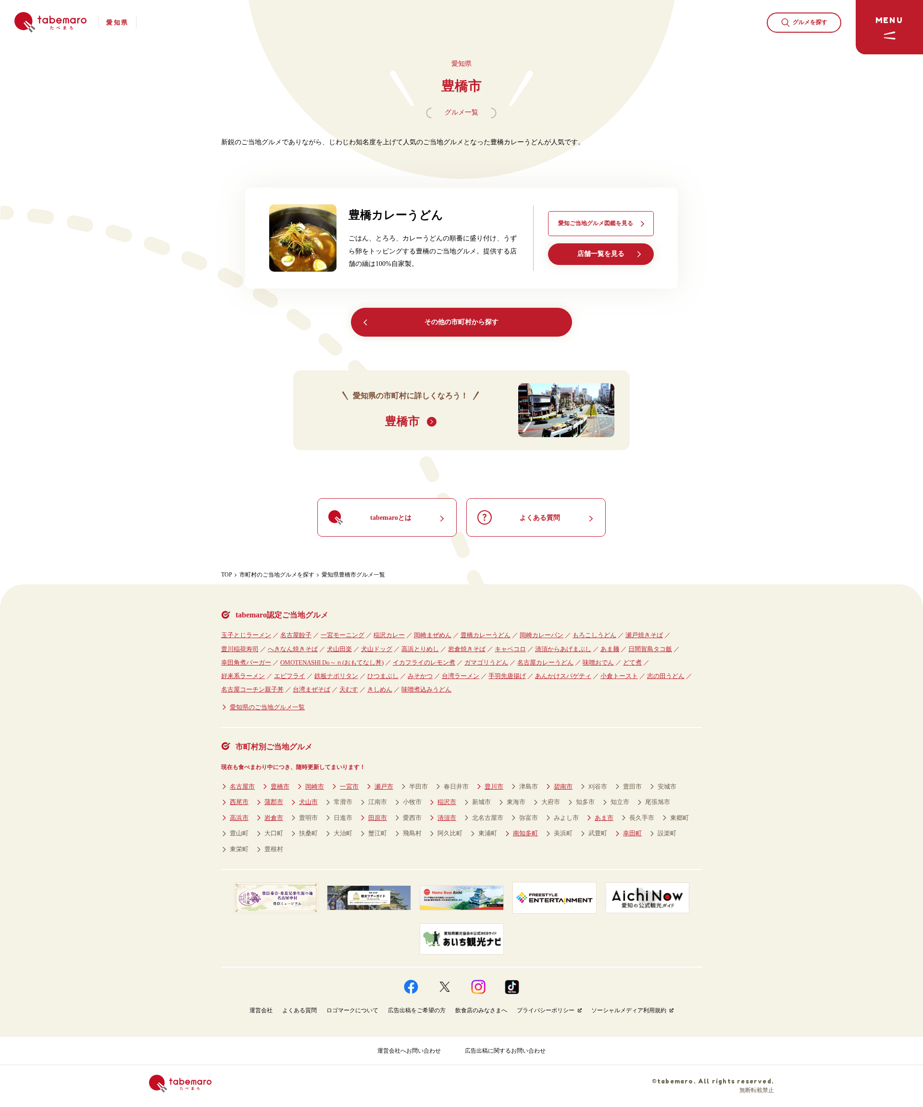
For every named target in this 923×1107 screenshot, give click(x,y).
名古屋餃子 (296, 635)
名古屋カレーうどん (545, 662)
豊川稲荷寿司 (240, 649)
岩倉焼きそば (467, 649)
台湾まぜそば (311, 689)
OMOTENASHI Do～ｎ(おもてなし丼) (332, 662)
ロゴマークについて (352, 1010)
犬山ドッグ (376, 649)
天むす (348, 689)
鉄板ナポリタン (336, 675)
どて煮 (632, 662)
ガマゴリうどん (486, 662)
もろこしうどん (594, 635)
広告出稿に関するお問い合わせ (505, 1050)
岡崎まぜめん (432, 635)
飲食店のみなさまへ (481, 1010)
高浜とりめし (420, 649)
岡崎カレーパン (541, 635)
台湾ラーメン (460, 675)
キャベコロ (510, 649)
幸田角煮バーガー (246, 662)
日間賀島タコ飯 (650, 649)
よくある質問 (299, 1010)
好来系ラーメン (243, 675)
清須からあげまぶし (563, 649)
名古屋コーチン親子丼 (252, 689)
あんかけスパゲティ (563, 675)
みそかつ (420, 675)
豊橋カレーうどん (486, 635)
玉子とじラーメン (246, 635)
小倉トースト (619, 675)
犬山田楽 (339, 649)
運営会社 (261, 1010)
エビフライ (289, 675)
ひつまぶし (383, 675)
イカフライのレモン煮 (424, 662)
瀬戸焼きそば (644, 635)
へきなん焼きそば (293, 649)
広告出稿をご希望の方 (417, 1010)
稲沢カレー (389, 635)
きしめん (379, 689)
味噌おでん (598, 662)
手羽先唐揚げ (507, 675)
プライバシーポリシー (545, 1010)
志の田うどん (666, 675)
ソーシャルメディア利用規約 (628, 1010)
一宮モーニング (342, 635)
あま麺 (609, 649)
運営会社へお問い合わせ (409, 1050)
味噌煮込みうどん (426, 689)
